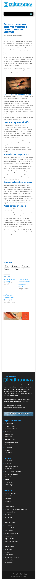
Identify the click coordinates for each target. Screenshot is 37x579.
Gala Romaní (8, 517)
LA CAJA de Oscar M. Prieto (12, 533)
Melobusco (8, 477)
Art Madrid (8, 463)
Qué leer (7, 479)
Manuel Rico (8, 445)
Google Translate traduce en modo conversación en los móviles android (9, 296)
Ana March (8, 501)
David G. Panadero (10, 426)
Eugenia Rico (8, 431)
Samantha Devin (9, 450)
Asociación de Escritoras (11, 466)
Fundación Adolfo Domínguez (13, 471)
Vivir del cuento (9, 562)
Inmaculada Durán (10, 522)
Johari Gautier (8, 525)
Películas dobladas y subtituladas (9, 280)
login (24, 576)
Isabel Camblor (9, 434)
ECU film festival (9, 469)
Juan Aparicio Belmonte (11, 442)
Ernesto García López (11, 429)
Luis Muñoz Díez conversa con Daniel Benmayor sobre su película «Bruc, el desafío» (24, 283)
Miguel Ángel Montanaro (11, 541)
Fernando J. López (10, 512)
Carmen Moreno (9, 506)
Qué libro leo (8, 482)
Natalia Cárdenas (9, 546)
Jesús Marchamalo (10, 439)
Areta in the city (9, 504)
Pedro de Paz (8, 447)
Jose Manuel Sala (9, 528)
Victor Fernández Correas (12, 557)
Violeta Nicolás (9, 560)
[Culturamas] (18, 383)
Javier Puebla (8, 437)
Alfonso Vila (8, 496)
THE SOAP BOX (9, 554)
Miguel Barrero (9, 544)
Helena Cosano (9, 520)
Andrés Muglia (9, 423)
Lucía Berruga (8, 536)
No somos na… (9, 549)
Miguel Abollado (9, 538)
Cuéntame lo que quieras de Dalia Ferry (16, 509)
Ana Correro (8, 498)
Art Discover (8, 461)
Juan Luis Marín (9, 530)
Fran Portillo (8, 514)
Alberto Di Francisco (10, 493)
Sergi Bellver (8, 453)
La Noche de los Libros (11, 474)
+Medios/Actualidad (17, 35)
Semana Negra (9, 485)
